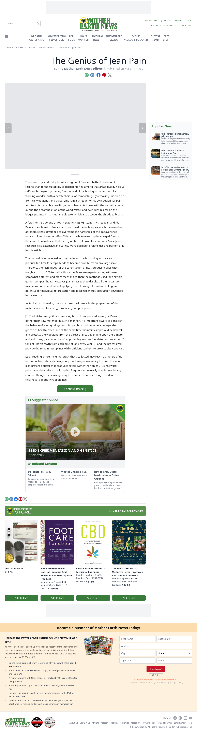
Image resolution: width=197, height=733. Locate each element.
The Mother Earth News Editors (80, 68)
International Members (166, 679)
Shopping (156, 25)
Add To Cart (21, 598)
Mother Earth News (14, 47)
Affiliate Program (100, 722)
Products (114, 722)
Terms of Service (164, 722)
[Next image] (142, 128)
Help (190, 722)
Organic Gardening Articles (41, 47)
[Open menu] (7, 37)
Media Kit (135, 722)
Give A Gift (185, 25)
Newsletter (170, 25)
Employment (180, 722)
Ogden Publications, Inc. (180, 726)
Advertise (124, 722)
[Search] (38, 23)
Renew (178, 20)
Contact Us (85, 722)
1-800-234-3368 (135, 511)
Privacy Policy (148, 722)
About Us (73, 722)
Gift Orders (155, 675)
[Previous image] (8, 128)
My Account (151, 20)
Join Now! (166, 20)
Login (188, 20)
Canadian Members (143, 679)
